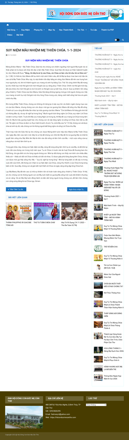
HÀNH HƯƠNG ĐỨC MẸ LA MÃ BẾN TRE (113, 368)
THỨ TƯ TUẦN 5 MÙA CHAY (44, 223)
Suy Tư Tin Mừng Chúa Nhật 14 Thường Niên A (107, 114)
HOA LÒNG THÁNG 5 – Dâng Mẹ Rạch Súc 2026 (114, 349)
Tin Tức (80, 30)
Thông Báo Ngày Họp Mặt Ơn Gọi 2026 (112, 377)
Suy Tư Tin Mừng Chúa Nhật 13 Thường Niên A (113, 257)
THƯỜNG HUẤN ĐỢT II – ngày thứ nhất (108, 70)
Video (9, 35)
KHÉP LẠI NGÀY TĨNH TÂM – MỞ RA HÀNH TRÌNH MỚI (109, 106)
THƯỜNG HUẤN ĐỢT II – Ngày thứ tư (109, 55)
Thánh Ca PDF (107, 30)
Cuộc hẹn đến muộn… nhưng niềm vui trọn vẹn (112, 238)
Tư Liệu (93, 30)
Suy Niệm (25, 30)
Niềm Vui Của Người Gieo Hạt (112, 275)
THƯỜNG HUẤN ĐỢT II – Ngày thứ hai (109, 64)
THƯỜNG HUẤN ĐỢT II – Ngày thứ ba (109, 60)
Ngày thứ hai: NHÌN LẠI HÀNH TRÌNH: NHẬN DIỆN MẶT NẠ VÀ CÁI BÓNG (109, 89)
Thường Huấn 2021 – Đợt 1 (105, 96)
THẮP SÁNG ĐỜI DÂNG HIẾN (113, 314)
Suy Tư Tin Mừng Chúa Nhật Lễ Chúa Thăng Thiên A (113, 325)
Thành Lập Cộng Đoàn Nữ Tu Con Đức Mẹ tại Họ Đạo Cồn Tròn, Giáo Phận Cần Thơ (113, 338)
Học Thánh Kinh (66, 30)
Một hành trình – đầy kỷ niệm (106, 101)
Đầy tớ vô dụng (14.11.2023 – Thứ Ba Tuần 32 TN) (73, 224)
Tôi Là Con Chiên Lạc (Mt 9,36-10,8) (112, 266)
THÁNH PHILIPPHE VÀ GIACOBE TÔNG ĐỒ (18, 224)
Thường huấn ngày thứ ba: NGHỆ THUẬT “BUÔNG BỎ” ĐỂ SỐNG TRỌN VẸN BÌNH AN (109, 80)
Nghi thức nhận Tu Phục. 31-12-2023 (78, 189)
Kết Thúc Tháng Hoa (112, 293)
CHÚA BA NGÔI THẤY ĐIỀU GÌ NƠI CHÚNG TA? (113, 285)
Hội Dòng (33, 2)
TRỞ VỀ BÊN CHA (111, 247)
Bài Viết (20, 35)
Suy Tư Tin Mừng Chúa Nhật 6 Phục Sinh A (113, 358)
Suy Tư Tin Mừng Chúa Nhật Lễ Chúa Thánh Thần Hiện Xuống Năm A (114, 305)
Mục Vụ (51, 30)
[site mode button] (117, 40)
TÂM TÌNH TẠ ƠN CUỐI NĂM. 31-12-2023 (17, 189)
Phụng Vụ (38, 30)
